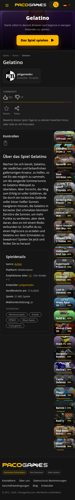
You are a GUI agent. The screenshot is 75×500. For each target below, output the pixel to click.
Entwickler (47, 485)
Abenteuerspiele (17, 314)
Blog (35, 485)
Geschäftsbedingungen (15, 485)
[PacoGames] (25, 466)
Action (18, 264)
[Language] (67, 4)
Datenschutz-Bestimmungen (50, 480)
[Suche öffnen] (56, 4)
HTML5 (12, 320)
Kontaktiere (9, 480)
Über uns (24, 480)
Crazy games (15, 325)
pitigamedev (26, 285)
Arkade (35, 314)
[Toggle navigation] (6, 5)
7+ (30, 275)
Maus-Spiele (29, 320)
